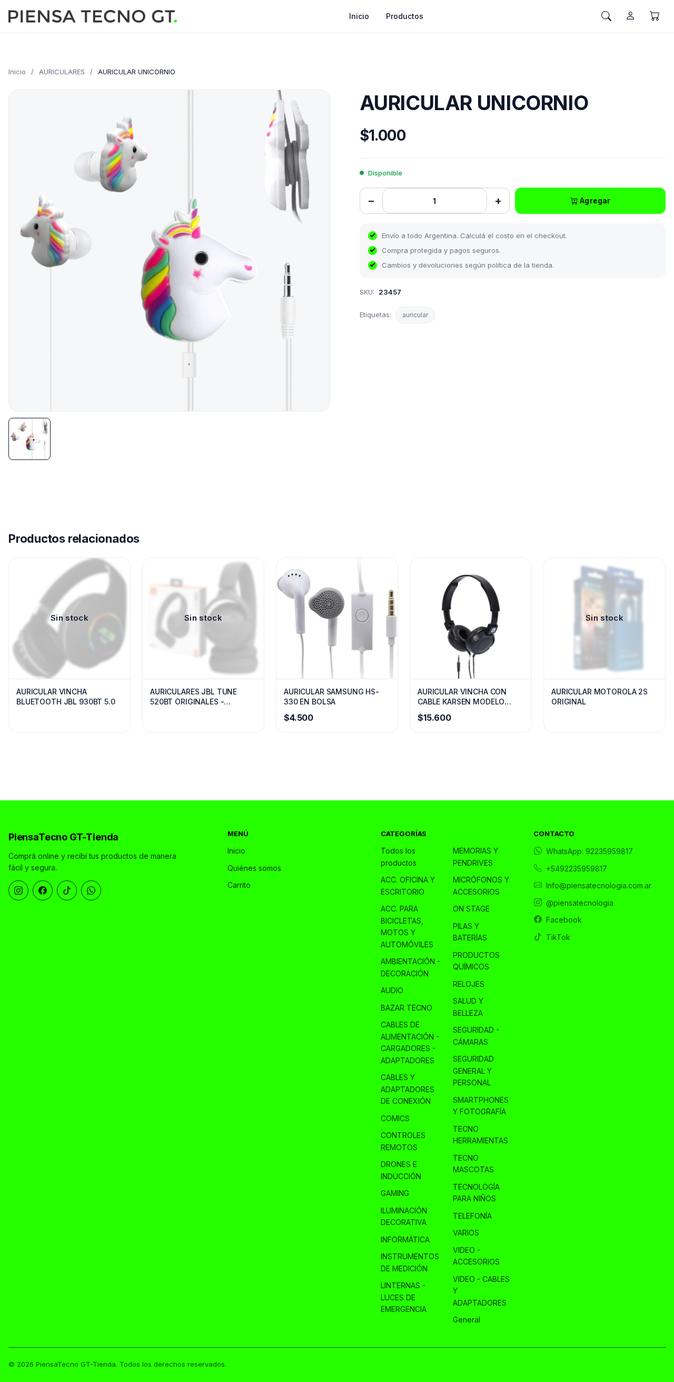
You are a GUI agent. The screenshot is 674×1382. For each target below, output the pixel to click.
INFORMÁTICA (405, 1239)
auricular (415, 315)
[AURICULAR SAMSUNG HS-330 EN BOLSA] (337, 618)
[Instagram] (18, 890)
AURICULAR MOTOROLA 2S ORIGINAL (599, 697)
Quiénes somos (254, 868)
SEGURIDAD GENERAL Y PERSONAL (473, 1070)
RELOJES (468, 983)
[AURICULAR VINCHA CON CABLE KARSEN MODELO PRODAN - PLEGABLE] (470, 618)
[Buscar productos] (606, 16)
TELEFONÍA (472, 1215)
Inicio (359, 16)
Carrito (239, 884)
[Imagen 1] (29, 439)
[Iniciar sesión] (630, 16)
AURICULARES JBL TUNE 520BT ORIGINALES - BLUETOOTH (193, 697)
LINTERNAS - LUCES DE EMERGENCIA (404, 1297)
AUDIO (392, 990)
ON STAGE (471, 908)
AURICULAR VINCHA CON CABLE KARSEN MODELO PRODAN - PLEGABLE (462, 697)
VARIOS (466, 1232)
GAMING (395, 1193)
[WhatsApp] (91, 890)
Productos (404, 16)
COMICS (395, 1118)
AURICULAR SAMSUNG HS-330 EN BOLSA (331, 697)
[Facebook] (43, 890)
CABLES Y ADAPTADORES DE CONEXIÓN (407, 1089)
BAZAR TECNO (406, 1007)
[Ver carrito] (654, 16)
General (466, 1319)
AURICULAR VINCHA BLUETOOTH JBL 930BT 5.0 (65, 697)
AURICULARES (62, 71)
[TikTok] (67, 890)
